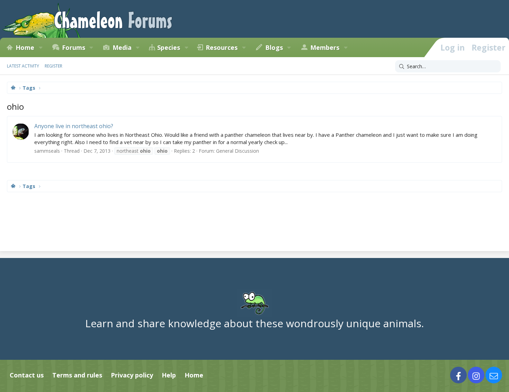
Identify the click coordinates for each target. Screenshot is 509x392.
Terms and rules (77, 375)
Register (53, 66)
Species (168, 47)
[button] (40, 47)
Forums (73, 47)
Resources (222, 47)
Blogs (274, 47)
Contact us (27, 375)
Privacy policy (132, 375)
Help (169, 375)
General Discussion (237, 151)
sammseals (47, 151)
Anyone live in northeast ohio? (73, 126)
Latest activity (23, 66)
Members (324, 47)
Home (25, 47)
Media (122, 47)
